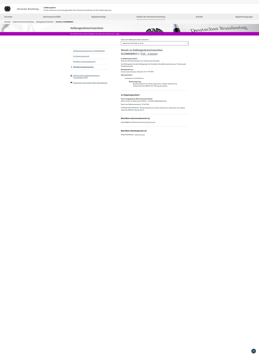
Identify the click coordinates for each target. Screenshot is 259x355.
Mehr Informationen (100, 83)
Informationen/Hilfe (52, 16)
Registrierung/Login (244, 16)
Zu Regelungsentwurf (81, 56)
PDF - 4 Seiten (149, 53)
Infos (117, 34)
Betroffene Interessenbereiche (84, 62)
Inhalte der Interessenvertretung (150, 16)
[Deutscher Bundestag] (22, 9)
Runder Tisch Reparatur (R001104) (132, 71)
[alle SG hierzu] (139, 110)
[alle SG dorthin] (162, 86)
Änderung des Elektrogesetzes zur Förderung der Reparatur (140, 61)
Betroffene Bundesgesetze (83, 67)
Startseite (8, 16)
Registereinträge (98, 16)
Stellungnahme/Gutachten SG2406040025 (89, 51)
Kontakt (199, 16)
